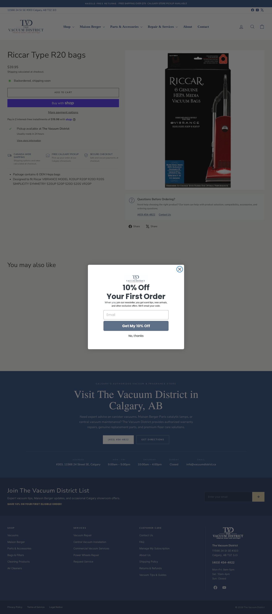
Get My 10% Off (136, 325)
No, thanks (136, 336)
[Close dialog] (180, 269)
